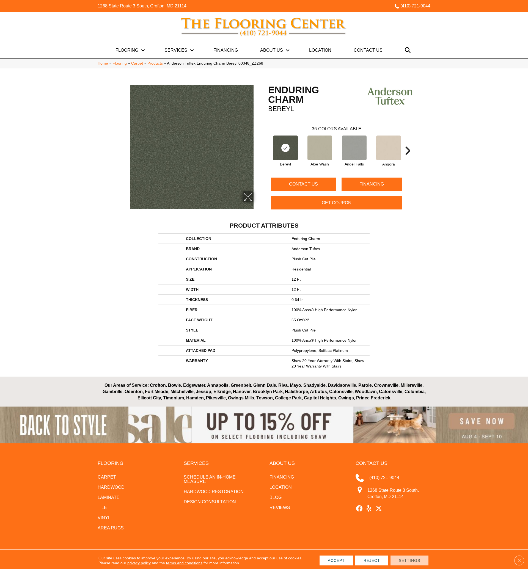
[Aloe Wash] (320, 148)
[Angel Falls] (354, 148)
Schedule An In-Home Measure (210, 479)
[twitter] (379, 508)
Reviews (280, 507)
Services (175, 50)
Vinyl (104, 517)
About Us (271, 50)
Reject (372, 560)
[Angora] (388, 148)
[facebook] (360, 508)
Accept (336, 560)
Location (320, 50)
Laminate (109, 497)
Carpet (137, 63)
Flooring (127, 50)
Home (103, 63)
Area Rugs (111, 528)
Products (155, 63)
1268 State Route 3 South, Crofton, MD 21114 (142, 6)
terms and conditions (184, 563)
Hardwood (111, 487)
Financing (225, 50)
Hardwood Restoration (214, 491)
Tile (102, 507)
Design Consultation (210, 501)
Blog (276, 497)
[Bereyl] (285, 148)
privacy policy (139, 563)
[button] (143, 50)
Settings (409, 560)
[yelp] (369, 508)
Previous (265, 142)
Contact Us (368, 50)
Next (407, 142)
